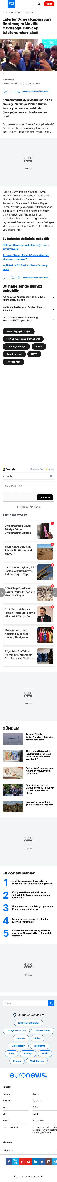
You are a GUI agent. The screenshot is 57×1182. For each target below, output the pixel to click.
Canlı (49, 3)
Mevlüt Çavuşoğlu (16, 346)
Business (7, 1100)
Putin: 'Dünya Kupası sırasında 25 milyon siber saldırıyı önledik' (24, 298)
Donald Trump (42, 1030)
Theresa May (13, 361)
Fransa (17, 1061)
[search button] (51, 1003)
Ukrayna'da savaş (16, 1030)
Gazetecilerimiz (10, 1127)
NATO (34, 354)
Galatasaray (18, 1045)
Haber (10, 12)
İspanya (21, 1038)
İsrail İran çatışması (28, 1023)
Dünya (20, 12)
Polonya (28, 1053)
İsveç (11, 1053)
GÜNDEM (11, 728)
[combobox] (28, 1003)
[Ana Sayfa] (3, 12)
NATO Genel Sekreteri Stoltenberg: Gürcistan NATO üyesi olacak (20, 319)
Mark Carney (37, 1061)
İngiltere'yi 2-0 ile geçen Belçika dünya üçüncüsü (22, 308)
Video (5, 1120)
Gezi (5, 1114)
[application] (28, 55)
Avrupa (6, 1094)
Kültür (45, 1053)
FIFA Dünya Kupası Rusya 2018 (23, 338)
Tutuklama (39, 1045)
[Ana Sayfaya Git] (11, 4)
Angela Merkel (14, 354)
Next (5, 1107)
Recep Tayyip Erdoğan (18, 331)
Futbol (38, 346)
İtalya (37, 1038)
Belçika (29, 12)
